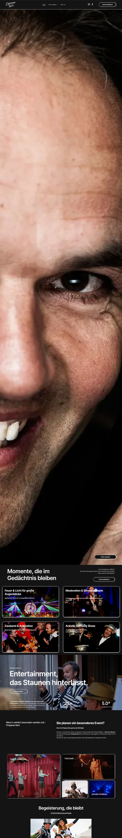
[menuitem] (44, 5)
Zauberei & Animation (19, 626)
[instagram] (88, 4)
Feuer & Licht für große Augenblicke (19, 592)
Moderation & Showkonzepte (84, 590)
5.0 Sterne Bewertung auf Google (61, 813)
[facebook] (92, 4)
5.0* (106, 703)
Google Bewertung (107, 707)
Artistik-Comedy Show (80, 626)
